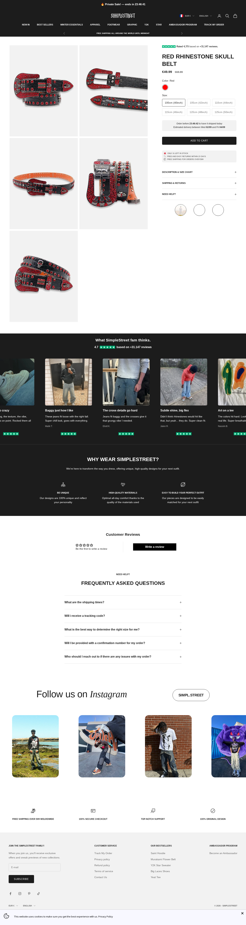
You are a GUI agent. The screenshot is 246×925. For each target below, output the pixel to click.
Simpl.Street (191, 695)
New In (26, 24)
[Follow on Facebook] (10, 893)
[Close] (242, 913)
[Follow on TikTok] (38, 893)
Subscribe (21, 879)
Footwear (114, 24)
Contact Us (100, 877)
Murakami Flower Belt (163, 859)
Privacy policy (102, 859)
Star (159, 24)
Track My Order (214, 24)
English (203, 16)
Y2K (146, 24)
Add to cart (199, 140)
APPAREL (95, 24)
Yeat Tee (156, 877)
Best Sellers (45, 24)
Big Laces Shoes (160, 871)
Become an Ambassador (223, 853)
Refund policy (102, 865)
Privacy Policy (105, 916)
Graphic (132, 24)
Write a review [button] (154, 546)
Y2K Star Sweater (161, 865)
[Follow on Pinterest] (29, 893)
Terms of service (103, 871)
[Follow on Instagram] (20, 893)
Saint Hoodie (158, 853)
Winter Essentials (71, 24)
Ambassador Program (183, 24)
